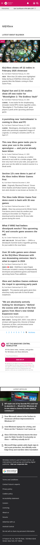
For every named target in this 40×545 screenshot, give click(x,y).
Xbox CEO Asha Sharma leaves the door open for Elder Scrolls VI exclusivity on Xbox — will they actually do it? (20, 437)
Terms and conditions (10, 480)
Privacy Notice (27, 365)
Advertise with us (9, 522)
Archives (31, 332)
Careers (5, 503)
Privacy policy (7, 489)
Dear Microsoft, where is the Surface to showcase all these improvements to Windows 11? (20, 418)
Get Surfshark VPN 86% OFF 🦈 (25, 8)
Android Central (8, 526)
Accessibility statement (11, 498)
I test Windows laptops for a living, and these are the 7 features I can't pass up (20, 428)
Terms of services (25, 363)
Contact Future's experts (11, 484)
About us (6, 512)
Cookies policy (8, 494)
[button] (37, 3)
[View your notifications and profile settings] (28, 3)
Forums (5, 517)
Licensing (6, 508)
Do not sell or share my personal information (19, 531)
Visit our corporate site (18, 464)
